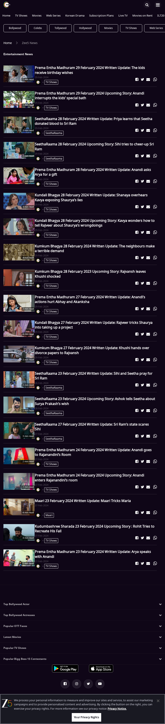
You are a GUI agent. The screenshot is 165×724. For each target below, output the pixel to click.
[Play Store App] (65, 672)
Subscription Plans (101, 16)
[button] (137, 79)
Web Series (53, 16)
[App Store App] (101, 672)
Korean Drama (74, 16)
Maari (49, 515)
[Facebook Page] (65, 683)
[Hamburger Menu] (158, 5)
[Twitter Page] (88, 683)
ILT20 (160, 16)
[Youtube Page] (99, 683)
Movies (36, 16)
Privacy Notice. (117, 709)
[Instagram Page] (76, 683)
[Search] (147, 5)
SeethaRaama (54, 133)
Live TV (123, 16)
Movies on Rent (142, 16)
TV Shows (21, 16)
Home (6, 16)
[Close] (158, 701)
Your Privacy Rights (86, 717)
